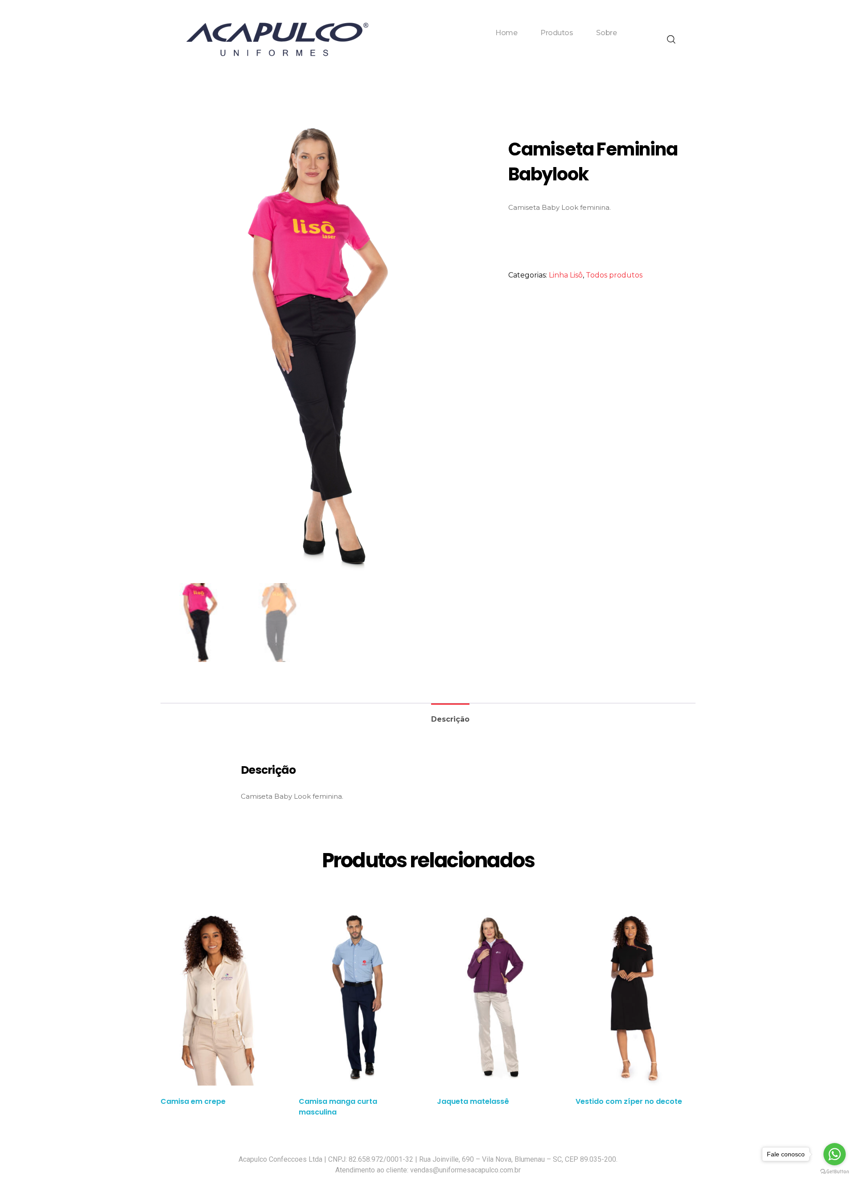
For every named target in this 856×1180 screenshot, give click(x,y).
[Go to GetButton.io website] (834, 1171)
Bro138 (460, 47)
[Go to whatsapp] (834, 1154)
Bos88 (484, 47)
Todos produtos (614, 275)
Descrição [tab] (450, 719)
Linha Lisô (566, 275)
